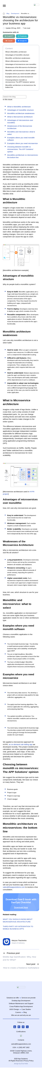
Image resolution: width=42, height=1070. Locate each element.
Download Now (21, 907)
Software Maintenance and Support (21, 1003)
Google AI (23, 41)
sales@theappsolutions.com (14, 887)
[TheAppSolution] (4, 13)
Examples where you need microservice (22, 143)
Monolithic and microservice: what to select (20, 70)
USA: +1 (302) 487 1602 (21, 1047)
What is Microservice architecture (20, 117)
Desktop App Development (21, 1000)
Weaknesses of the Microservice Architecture (20, 67)
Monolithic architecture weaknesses (21, 113)
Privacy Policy (29, 1061)
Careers (18, 1012)
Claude (10, 41)
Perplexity (23, 36)
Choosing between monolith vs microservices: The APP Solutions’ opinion (20, 149)
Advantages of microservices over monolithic (21, 64)
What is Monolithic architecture (19, 107)
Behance (19, 1026)
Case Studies (26, 1009)
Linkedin (14, 1026)
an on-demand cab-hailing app (20, 744)
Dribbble (23, 1026)
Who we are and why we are (21, 1015)
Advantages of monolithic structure (20, 110)
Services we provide (28, 998)
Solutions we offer (13, 998)
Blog (25, 1012)
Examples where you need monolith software (20, 74)
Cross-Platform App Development (21, 1006)
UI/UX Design (14, 1009)
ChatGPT (10, 36)
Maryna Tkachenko (19, 940)
